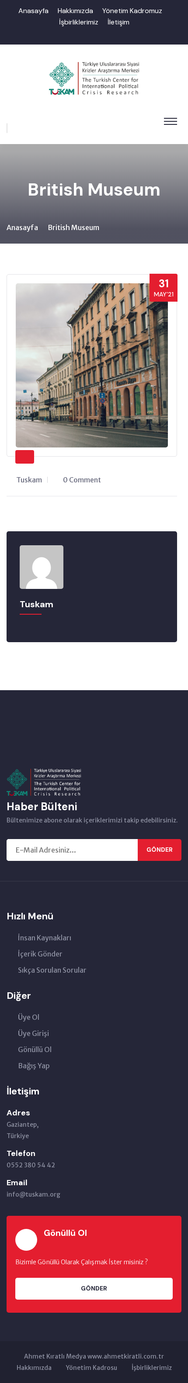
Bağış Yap (34, 1065)
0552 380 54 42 (31, 1165)
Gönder (159, 849)
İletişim (118, 22)
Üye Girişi (33, 1033)
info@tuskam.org (33, 1194)
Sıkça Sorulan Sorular (52, 970)
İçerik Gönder (40, 954)
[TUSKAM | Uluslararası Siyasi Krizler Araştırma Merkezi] (94, 78)
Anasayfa (33, 10)
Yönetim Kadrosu (91, 1368)
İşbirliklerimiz (78, 22)
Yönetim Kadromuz (132, 10)
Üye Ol (28, 1017)
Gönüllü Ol (35, 1049)
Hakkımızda (75, 10)
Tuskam (29, 479)
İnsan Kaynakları (44, 937)
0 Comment (82, 479)
